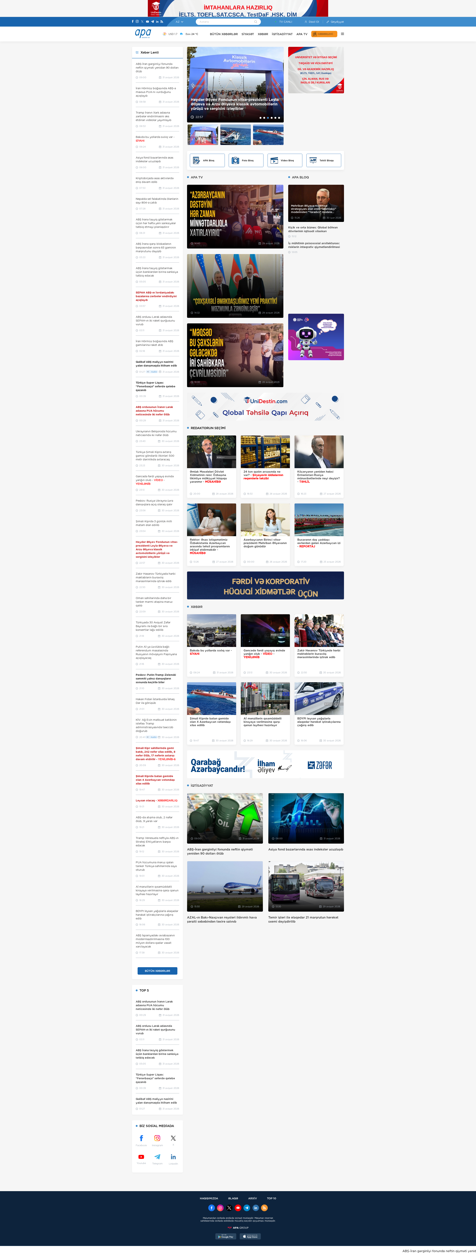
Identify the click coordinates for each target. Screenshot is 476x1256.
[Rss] (161, 22)
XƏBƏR (263, 34)
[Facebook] (133, 22)
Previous (192, 84)
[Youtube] (147, 22)
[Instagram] (137, 22)
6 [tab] (279, 118)
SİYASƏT (248, 34)
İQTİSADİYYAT (282, 34)
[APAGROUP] (238, 1228)
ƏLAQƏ (233, 1198)
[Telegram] (152, 22)
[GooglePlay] (226, 1236)
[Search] (255, 22)
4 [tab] (272, 118)
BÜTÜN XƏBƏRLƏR (224, 34)
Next (278, 84)
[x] (229, 1208)
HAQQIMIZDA (209, 1198)
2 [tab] (264, 118)
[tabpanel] (235, 84)
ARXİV (252, 1198)
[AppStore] (250, 1236)
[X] (142, 22)
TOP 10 (271, 1198)
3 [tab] (268, 118)
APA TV (302, 34)
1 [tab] (260, 118)
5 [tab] (275, 118)
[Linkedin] (157, 22)
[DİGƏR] (340, 34)
